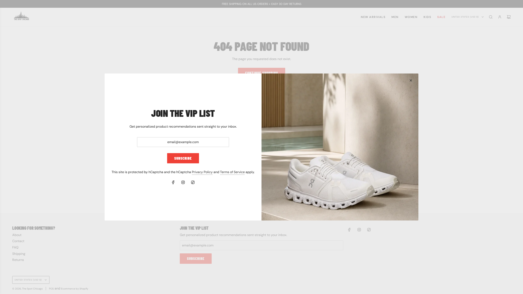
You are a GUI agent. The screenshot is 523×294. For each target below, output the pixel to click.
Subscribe (183, 158)
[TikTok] (192, 182)
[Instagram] (183, 182)
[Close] (410, 80)
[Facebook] (173, 182)
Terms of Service (232, 172)
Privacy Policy (202, 172)
